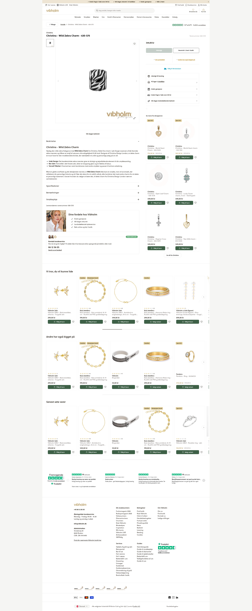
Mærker (96, 17)
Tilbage (53, 24)
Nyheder (78, 17)
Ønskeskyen (120, 525)
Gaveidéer (165, 17)
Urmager (119, 563)
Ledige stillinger (163, 518)
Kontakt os (162, 516)
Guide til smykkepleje (145, 549)
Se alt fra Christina (172, 255)
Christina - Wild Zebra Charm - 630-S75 (81, 24)
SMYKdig (119, 537)
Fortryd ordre (142, 521)
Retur (139, 525)
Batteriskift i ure (121, 559)
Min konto (203, 5)
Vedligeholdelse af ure (145, 559)
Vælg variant (157, 322)
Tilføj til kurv (157, 157)
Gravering (119, 561)
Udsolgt (159, 50)
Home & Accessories (144, 17)
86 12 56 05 (53, 247)
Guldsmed (120, 566)
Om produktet (160, 60)
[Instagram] (173, 597)
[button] (173, 82)
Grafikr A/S (136, 606)
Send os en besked (55, 250)
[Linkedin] (177, 597)
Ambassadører (121, 535)
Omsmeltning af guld (124, 570)
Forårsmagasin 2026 (123, 511)
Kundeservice (192, 5)
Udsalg (174, 17)
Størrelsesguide (142, 547)
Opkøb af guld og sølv (124, 547)
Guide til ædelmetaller (145, 554)
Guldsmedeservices (123, 568)
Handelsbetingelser (144, 518)
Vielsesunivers (121, 516)
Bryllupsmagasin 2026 (124, 513)
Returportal (120, 549)
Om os (160, 511)
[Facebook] (170, 597)
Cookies (140, 535)
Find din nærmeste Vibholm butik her (87, 540)
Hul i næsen (120, 556)
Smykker (87, 17)
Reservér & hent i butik (186, 50)
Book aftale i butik (122, 575)
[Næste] (136, 81)
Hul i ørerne (51, 5)
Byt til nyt (119, 551)
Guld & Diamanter (114, 17)
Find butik (180, 5)
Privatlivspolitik (142, 523)
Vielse (157, 17)
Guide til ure (141, 561)
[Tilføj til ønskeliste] (134, 44)
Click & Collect (142, 516)
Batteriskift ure (142, 556)
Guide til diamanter (144, 551)
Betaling (140, 532)
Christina (49, 32)
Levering (140, 530)
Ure (103, 17)
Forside (63, 24)
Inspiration (120, 528)
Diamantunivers (122, 518)
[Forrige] (58, 81)
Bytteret (140, 528)
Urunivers (119, 521)
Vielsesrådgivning (122, 573)
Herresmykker (129, 17)
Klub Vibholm (73, 5)
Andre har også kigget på (186, 60)
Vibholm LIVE (63, 5)
